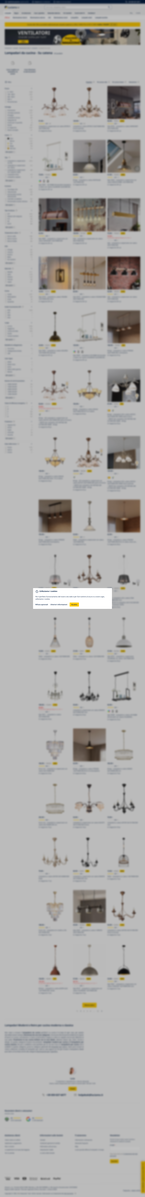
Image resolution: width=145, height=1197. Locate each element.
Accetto (74, 604)
